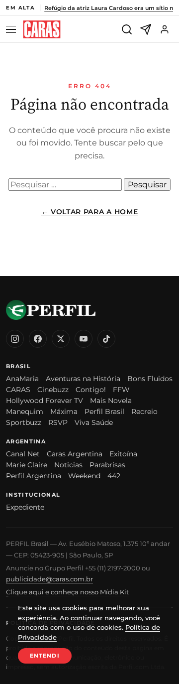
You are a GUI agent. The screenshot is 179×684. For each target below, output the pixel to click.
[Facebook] (38, 339)
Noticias (68, 464)
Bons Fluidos (150, 378)
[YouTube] (83, 339)
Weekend (84, 475)
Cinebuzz (53, 389)
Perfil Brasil (104, 411)
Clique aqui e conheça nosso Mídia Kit (67, 592)
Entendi (45, 655)
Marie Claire (26, 464)
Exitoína (123, 453)
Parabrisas (107, 464)
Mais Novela (111, 400)
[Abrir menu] (12, 29)
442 (113, 475)
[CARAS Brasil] (42, 29)
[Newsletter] (145, 29)
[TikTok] (106, 339)
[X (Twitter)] (61, 339)
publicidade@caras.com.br (49, 579)
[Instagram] (15, 339)
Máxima (64, 411)
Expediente (25, 507)
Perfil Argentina (33, 475)
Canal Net (23, 453)
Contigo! (91, 389)
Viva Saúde (94, 422)
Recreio (144, 411)
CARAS (18, 389)
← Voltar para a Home (89, 211)
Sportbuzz (23, 422)
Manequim (24, 411)
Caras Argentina (74, 453)
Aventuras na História (83, 378)
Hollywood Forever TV (44, 400)
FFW (121, 389)
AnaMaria (22, 378)
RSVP (58, 422)
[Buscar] (126, 29)
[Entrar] (164, 29)
